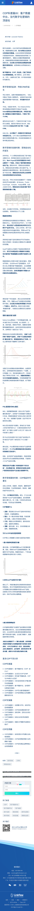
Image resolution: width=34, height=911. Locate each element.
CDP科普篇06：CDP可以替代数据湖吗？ (18, 690)
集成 (18, 900)
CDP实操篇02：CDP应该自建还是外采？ (18, 710)
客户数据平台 (8, 808)
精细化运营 (25, 815)
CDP (5, 804)
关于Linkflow (13, 902)
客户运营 (6, 812)
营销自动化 (7, 764)
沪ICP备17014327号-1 (17, 907)
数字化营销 (25, 812)
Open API (23, 902)
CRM (18, 760)
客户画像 (18, 808)
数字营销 (10, 760)
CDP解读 (18, 25)
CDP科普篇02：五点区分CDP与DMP (16, 674)
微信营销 (15, 812)
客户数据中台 (14, 804)
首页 (7, 900)
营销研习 (24, 900)
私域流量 (15, 815)
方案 (12, 900)
